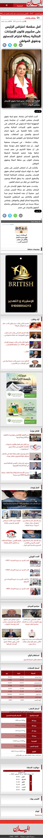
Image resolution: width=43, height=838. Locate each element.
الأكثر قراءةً (34, 430)
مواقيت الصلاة (33, 767)
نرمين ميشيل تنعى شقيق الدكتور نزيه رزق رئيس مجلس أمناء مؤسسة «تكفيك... (11, 621)
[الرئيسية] (20, 5)
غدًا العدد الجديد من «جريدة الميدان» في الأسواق (16, 580)
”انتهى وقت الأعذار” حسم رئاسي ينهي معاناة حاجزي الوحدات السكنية (11, 641)
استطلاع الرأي (33, 655)
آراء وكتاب (35, 319)
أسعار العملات (33, 667)
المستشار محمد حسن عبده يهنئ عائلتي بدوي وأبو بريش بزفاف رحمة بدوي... (32, 641)
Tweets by (38, 815)
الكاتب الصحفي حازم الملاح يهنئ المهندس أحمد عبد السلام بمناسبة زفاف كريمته (32, 621)
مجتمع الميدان (33, 606)
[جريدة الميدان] (21, 284)
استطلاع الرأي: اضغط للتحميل (33, 659)
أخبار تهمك (34, 487)
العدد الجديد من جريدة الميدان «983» (17, 588)
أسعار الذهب (34, 708)
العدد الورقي (34, 556)
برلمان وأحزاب (30, 17)
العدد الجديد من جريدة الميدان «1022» (17, 569)
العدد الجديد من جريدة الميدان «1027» (17, 560)
